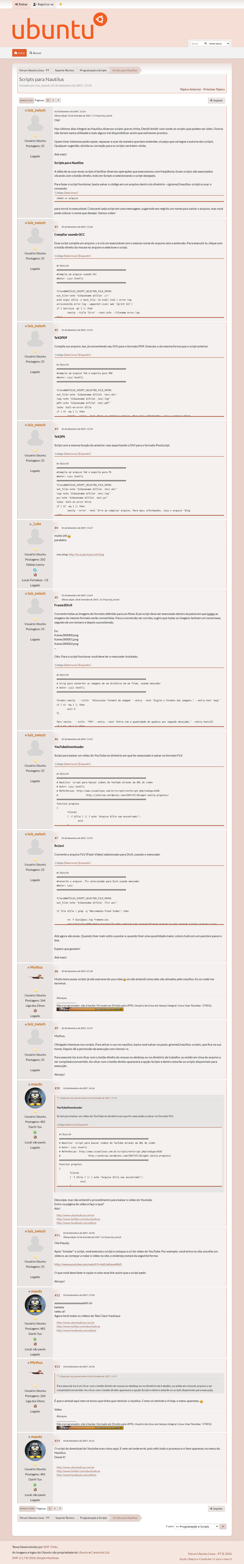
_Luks (36, 523)
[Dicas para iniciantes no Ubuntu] (35, 1137)
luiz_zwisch (37, 110)
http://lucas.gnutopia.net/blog (86, 554)
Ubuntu (83, 1552)
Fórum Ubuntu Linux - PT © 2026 (210, 1553)
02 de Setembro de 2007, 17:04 (79, 1295)
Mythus (36, 967)
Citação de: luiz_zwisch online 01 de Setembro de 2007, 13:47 (88, 1097)
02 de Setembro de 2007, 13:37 (77, 1028)
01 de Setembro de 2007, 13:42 (77, 595)
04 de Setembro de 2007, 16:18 (79, 1366)
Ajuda (183, 1559)
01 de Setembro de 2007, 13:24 (70, 111)
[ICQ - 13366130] (34, 1132)
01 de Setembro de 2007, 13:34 (77, 429)
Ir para (169, 1526)
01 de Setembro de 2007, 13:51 (77, 838)
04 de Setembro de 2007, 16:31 (79, 1440)
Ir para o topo (27, 1508)
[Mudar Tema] (60, 4)
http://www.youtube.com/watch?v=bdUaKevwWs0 (88, 1264)
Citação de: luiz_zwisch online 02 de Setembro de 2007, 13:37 (88, 1376)
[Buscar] (206, 43)
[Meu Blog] (35, 575)
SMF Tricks (50, 1547)
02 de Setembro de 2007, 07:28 (77, 971)
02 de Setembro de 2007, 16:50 (79, 1233)
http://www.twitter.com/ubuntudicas (78, 1219)
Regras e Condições (200, 1559)
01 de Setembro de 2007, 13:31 (77, 330)
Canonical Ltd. (100, 1552)
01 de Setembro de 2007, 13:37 (77, 528)
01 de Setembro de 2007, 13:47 (77, 739)
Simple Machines (48, 1558)
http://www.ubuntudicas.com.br (76, 1215)
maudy (36, 1084)
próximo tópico (214, 89)
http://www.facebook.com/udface (76, 1222)
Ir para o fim (26, 100)
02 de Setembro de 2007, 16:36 (79, 1088)
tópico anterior (190, 89)
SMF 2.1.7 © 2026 (24, 1558)
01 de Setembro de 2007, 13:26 (77, 227)
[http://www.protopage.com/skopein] (35, 1010)
